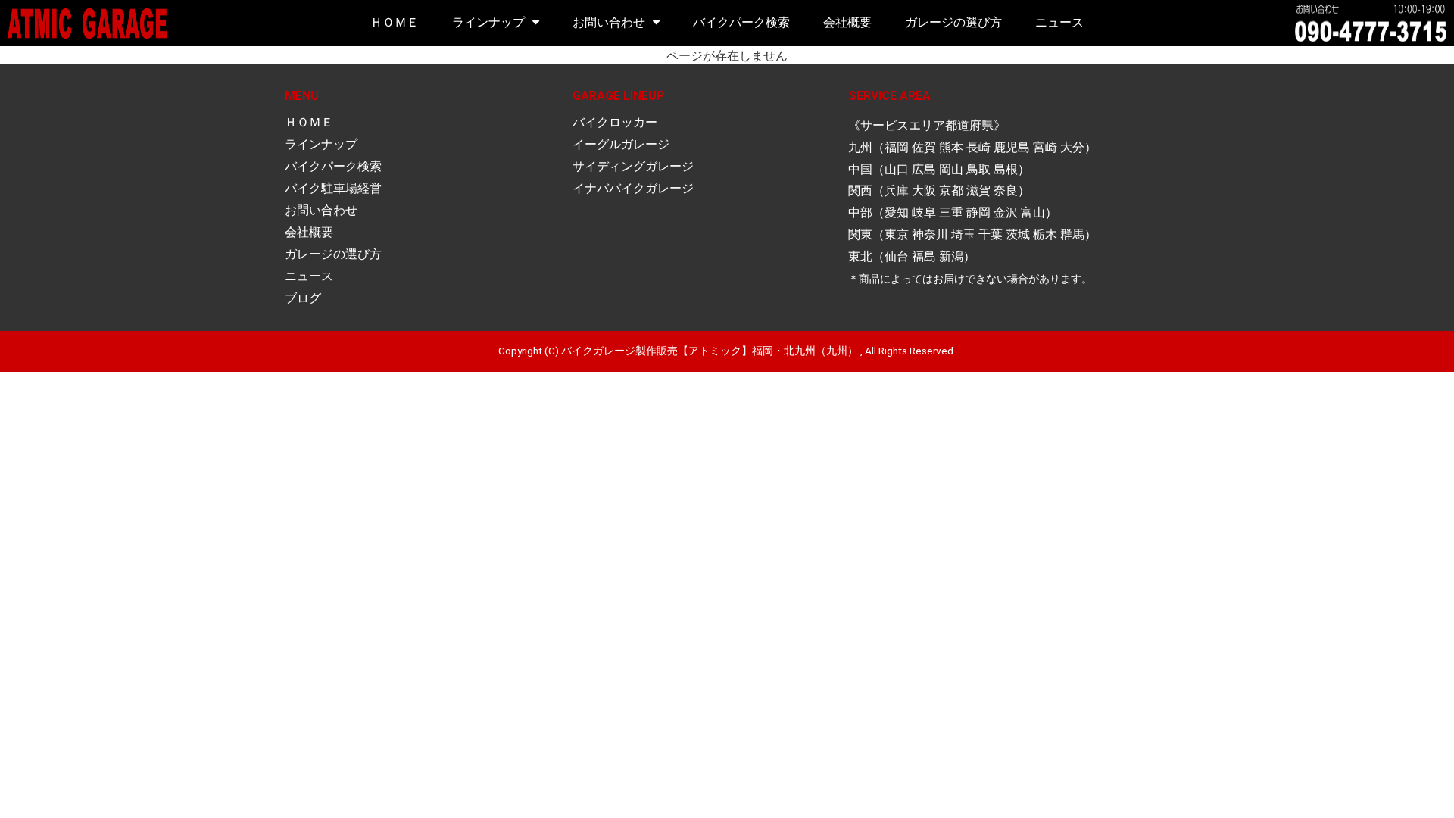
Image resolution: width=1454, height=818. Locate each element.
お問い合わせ (609, 22)
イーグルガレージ (621, 144)
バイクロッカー (615, 122)
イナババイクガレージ (633, 188)
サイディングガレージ (633, 166)
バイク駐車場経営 (333, 188)
